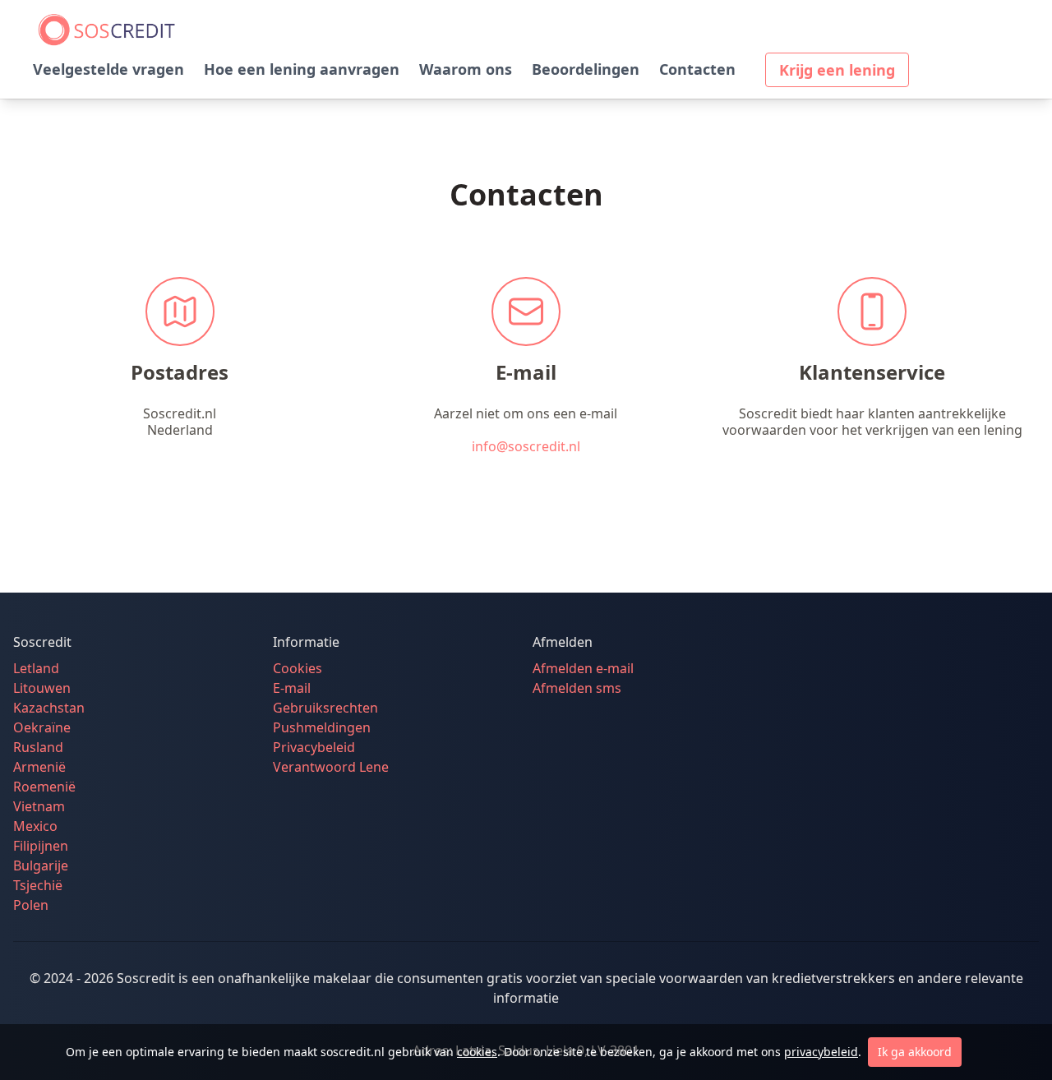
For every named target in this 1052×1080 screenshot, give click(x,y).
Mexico (35, 826)
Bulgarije (40, 865)
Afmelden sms (577, 688)
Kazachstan (49, 708)
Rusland (38, 747)
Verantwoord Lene (331, 767)
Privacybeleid (314, 747)
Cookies (297, 668)
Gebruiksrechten (325, 708)
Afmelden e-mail (583, 668)
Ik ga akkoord (915, 1051)
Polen (30, 905)
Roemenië (44, 787)
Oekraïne (42, 727)
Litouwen (42, 688)
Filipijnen (40, 846)
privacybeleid (821, 1051)
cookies (477, 1051)
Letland (36, 668)
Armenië (39, 767)
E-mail (292, 688)
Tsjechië (37, 885)
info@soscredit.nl (526, 446)
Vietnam (39, 806)
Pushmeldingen (322, 727)
